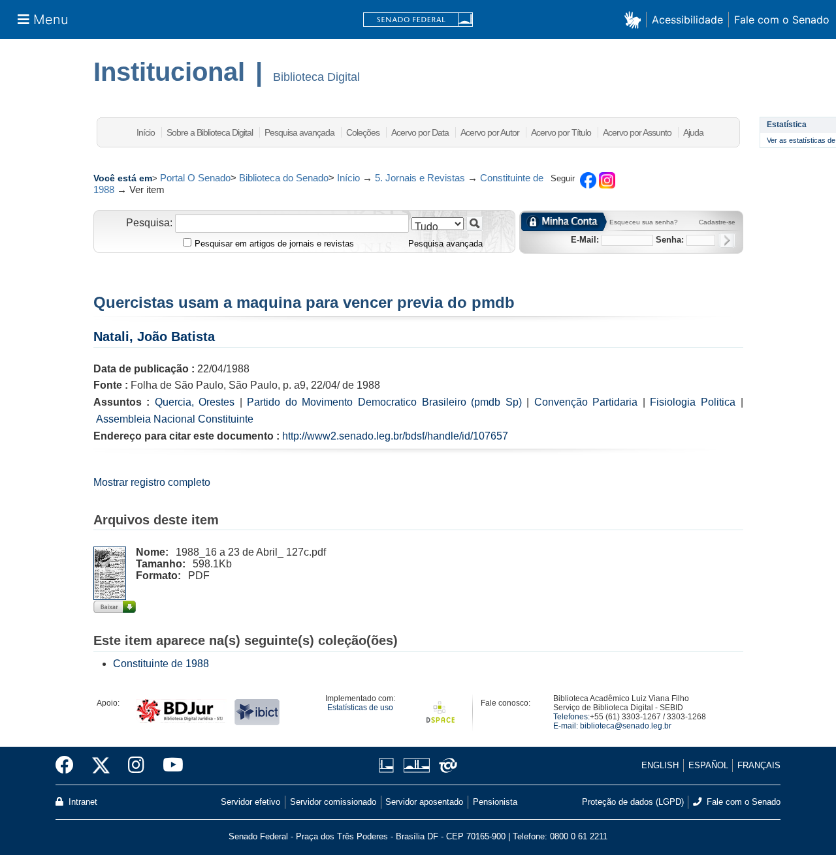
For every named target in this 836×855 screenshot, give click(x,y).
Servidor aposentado (424, 802)
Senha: (670, 240)
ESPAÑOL (708, 765)
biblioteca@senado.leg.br (625, 725)
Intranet (81, 802)
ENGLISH (660, 765)
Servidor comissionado (333, 802)
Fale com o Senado (781, 19)
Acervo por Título (561, 132)
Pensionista (495, 802)
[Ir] (474, 223)
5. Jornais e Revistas (420, 177)
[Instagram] (136, 765)
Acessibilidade (687, 19)
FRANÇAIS (758, 765)
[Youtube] (168, 765)
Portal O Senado (195, 177)
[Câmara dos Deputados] (388, 765)
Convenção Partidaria (586, 402)
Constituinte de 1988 (161, 663)
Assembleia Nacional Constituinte (174, 419)
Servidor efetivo (250, 802)
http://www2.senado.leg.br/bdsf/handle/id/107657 (395, 436)
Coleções (362, 132)
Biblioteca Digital (316, 76)
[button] (635, 19)
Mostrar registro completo (151, 482)
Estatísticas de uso (360, 707)
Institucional (169, 71)
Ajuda (693, 132)
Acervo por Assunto (637, 132)
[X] (101, 765)
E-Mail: (585, 240)
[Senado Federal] (418, 19)
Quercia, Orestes (195, 402)
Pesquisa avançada (299, 132)
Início (146, 132)
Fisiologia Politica (692, 402)
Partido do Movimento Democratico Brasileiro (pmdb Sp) (384, 402)
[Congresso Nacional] (416, 765)
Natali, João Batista (154, 336)
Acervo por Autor (489, 132)
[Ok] (726, 240)
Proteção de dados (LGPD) (633, 802)
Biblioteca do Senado (284, 177)
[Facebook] (69, 765)
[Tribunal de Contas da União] (445, 765)
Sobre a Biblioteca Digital (210, 132)
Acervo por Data (420, 132)
